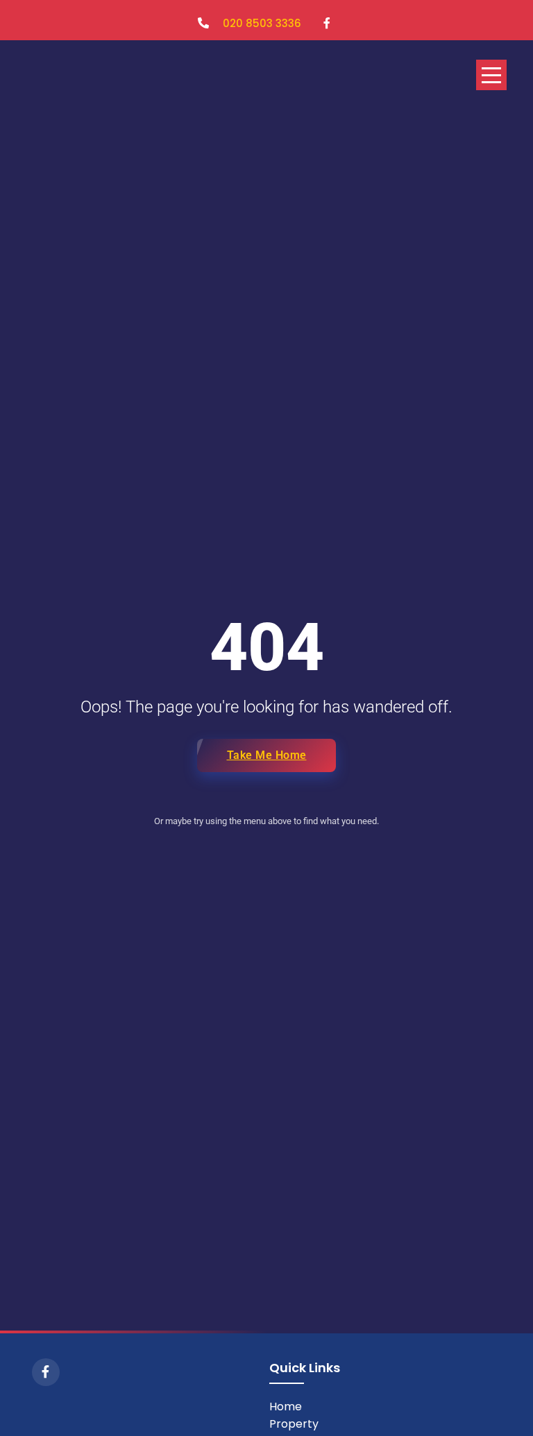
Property (294, 1424)
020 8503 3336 (262, 23)
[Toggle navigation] (491, 75)
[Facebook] (46, 1372)
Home (285, 1406)
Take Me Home (267, 755)
